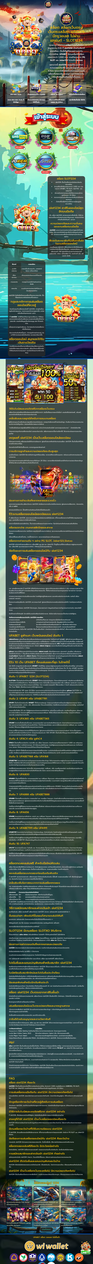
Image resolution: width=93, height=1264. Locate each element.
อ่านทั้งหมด (46, 1229)
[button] (11, 35)
